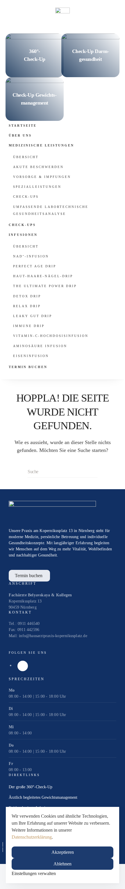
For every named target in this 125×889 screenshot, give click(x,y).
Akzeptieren (62, 852)
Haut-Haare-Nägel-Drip (43, 276)
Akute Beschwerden (38, 167)
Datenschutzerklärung (32, 837)
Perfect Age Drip (34, 266)
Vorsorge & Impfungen (42, 176)
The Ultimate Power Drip (45, 286)
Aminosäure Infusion (40, 346)
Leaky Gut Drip (32, 316)
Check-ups (26, 196)
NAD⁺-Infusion (31, 256)
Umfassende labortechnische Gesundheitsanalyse (50, 210)
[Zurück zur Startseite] (62, 14)
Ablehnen (62, 863)
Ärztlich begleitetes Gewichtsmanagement (43, 797)
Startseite (23, 125)
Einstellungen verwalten (34, 873)
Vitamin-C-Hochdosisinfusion (50, 335)
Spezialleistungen (37, 186)
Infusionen (23, 234)
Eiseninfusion (31, 356)
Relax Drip (27, 306)
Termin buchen (28, 367)
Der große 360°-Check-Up (30, 787)
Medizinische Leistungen (41, 145)
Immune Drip (28, 326)
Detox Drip (27, 296)
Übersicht (26, 157)
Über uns (20, 135)
